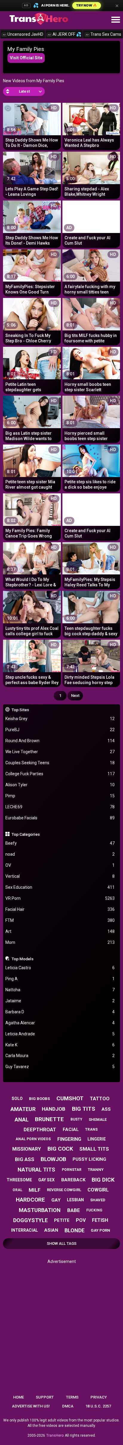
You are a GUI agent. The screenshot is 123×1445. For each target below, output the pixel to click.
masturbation (40, 1210)
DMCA (67, 1406)
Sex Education (60, 887)
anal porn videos (33, 1139)
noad (60, 854)
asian (51, 1230)
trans (91, 1129)
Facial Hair (60, 909)
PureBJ (60, 729)
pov (81, 1220)
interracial (24, 1230)
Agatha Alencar (60, 1022)
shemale (98, 1119)
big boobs (39, 1098)
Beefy (60, 843)
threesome (19, 1179)
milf (35, 1190)
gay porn (100, 1230)
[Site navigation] (115, 20)
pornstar (72, 1170)
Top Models (22, 958)
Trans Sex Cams (103, 34)
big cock (60, 1148)
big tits (83, 1108)
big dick (103, 1179)
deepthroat (40, 1129)
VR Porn (60, 898)
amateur (23, 1109)
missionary (26, 1149)
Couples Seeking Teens (60, 762)
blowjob (53, 1159)
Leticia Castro (60, 967)
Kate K (60, 1044)
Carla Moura (60, 1055)
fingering (69, 1139)
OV (60, 865)
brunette (49, 1119)
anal (22, 1119)
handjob (53, 1109)
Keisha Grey (60, 718)
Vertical (60, 876)
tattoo (100, 1098)
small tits (94, 1149)
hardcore (30, 1199)
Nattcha (60, 989)
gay (56, 1200)
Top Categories (26, 834)
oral (17, 1190)
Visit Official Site (26, 57)
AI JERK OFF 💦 (64, 34)
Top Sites (20, 709)
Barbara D (60, 1011)
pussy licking (89, 1159)
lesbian (75, 1199)
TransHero (55, 1435)
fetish (100, 1220)
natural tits (36, 1169)
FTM (60, 920)
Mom (60, 942)
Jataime (60, 1000)
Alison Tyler (60, 784)
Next (75, 695)
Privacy (98, 1397)
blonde (74, 1230)
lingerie (96, 1139)
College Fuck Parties (60, 773)
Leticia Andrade (60, 1033)
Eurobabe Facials (60, 817)
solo (17, 1098)
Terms (72, 1397)
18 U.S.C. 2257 (98, 1406)
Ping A (60, 978)
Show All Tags (61, 1243)
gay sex (46, 1179)
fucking (94, 1210)
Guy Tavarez (60, 1066)
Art (60, 931)
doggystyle (30, 1220)
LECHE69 (60, 806)
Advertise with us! (31, 1406)
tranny (96, 1169)
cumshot (70, 1098)
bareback (73, 1180)
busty (76, 1119)
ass (106, 1109)
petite (62, 1220)
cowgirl (98, 1190)
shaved (97, 1200)
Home (18, 1397)
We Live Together (60, 751)
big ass (24, 1159)
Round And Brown (60, 740)
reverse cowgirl (64, 1190)
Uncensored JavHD (23, 34)
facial (71, 1129)
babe (73, 1210)
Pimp (60, 795)
